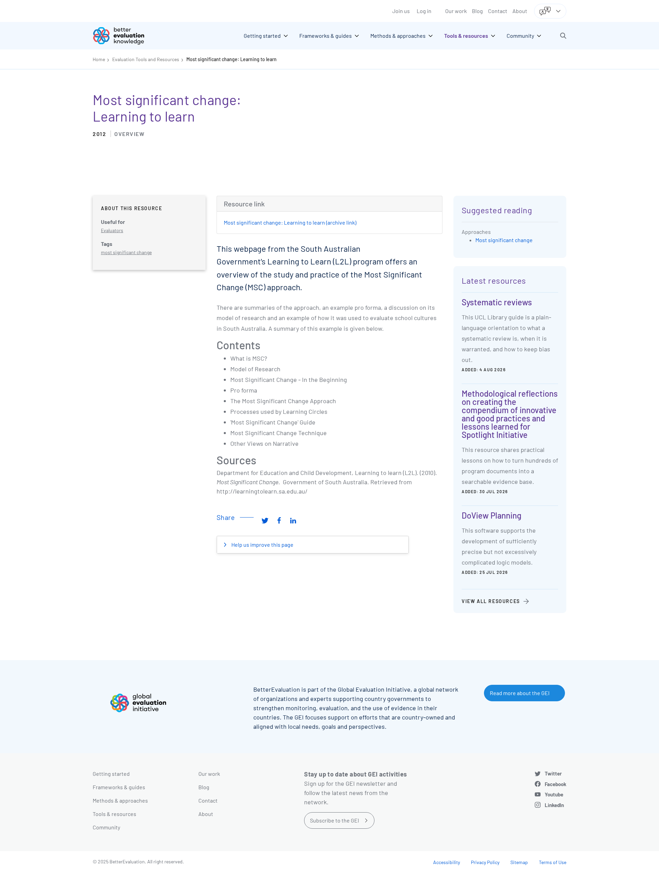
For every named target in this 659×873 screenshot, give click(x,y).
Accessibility (446, 862)
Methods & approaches (120, 800)
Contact (497, 11)
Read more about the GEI (520, 693)
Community (106, 827)
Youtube (554, 794)
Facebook (555, 784)
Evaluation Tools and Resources (145, 59)
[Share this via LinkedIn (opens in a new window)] (293, 520)
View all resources (491, 601)
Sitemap (519, 862)
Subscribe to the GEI (334, 820)
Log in (424, 11)
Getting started (111, 773)
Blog (477, 11)
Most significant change (504, 240)
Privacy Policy (485, 862)
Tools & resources (114, 813)
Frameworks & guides (119, 787)
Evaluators (112, 230)
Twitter (553, 773)
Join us (401, 11)
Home (99, 59)
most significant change (126, 252)
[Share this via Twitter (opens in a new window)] (265, 520)
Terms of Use (552, 862)
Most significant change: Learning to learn (231, 59)
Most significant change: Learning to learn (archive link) (290, 222)
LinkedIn (554, 805)
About (519, 11)
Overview (129, 134)
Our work (456, 11)
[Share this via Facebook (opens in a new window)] (279, 520)
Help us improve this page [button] (261, 544)
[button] (563, 36)
